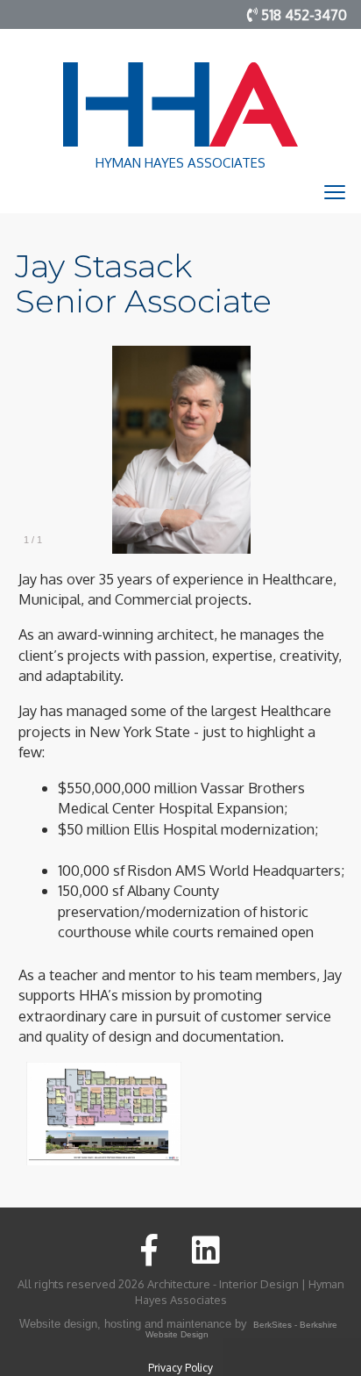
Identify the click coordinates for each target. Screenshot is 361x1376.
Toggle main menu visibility (335, 191)
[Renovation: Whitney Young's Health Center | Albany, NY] (103, 1111)
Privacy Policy (180, 1367)
